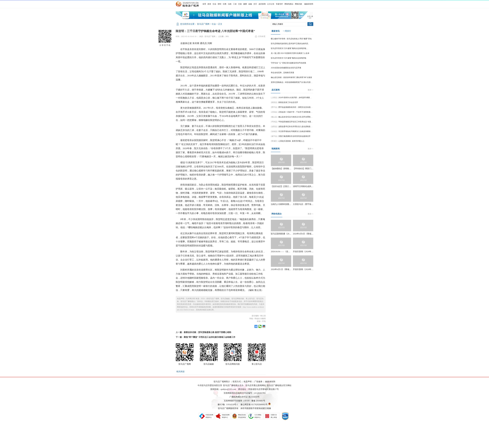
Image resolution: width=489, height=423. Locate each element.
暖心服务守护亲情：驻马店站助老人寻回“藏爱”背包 (291, 39)
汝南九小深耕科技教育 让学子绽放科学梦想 (290, 204)
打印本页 (261, 36)
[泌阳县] (274, 127)
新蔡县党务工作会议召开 (288, 102)
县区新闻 (262, 4)
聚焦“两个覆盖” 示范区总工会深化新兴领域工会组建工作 (209, 337)
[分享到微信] (260, 326)
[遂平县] (274, 136)
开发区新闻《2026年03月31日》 (307, 269)
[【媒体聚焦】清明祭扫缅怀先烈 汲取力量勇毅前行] (281, 160)
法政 (230, 4)
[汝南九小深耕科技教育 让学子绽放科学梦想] (281, 196)
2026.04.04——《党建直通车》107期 (287, 251)
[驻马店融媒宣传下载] (244, 18)
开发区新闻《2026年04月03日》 (307, 251)
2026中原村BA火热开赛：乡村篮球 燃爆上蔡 (295, 97)
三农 (235, 4)
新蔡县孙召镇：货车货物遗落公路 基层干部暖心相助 (207, 332)
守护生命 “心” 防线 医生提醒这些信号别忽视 (288, 63)
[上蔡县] (274, 97)
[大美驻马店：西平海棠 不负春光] (303, 196)
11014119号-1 (232, 404)
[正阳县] (274, 112)
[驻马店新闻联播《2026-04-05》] (281, 225)
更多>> (310, 90)
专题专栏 (279, 4)
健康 (245, 4)
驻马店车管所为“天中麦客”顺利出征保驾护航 (288, 58)
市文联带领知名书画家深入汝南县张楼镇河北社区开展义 (300, 131)
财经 (219, 4)
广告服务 (258, 381)
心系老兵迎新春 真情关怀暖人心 (291, 141)
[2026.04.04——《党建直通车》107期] (281, 243)
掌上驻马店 (257, 364)
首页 (204, 4)
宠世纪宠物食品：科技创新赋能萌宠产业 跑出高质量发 (292, 82)
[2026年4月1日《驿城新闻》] (281, 261)
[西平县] (274, 107)
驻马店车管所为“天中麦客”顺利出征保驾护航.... (289, 48)
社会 (214, 4)
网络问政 (298, 4)
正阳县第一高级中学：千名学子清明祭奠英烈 (296, 112)
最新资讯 (275, 31)
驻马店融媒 (209, 364)
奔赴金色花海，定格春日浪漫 (282, 73)
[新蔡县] (274, 102)
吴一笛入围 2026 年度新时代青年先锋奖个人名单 (290, 53)
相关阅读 (180, 371)
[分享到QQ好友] (264, 326)
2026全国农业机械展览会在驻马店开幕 (286, 68)
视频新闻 (275, 148)
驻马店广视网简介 (222, 381)
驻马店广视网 (203, 24)
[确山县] (274, 117)
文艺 (255, 4)
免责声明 (247, 381)
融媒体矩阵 (308, 4)
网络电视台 (288, 4)
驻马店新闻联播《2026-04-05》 (285, 234)
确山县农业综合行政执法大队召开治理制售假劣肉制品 (299, 117)
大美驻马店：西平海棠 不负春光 (307, 204)
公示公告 (270, 4)
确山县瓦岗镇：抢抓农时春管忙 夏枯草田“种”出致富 (291, 77)
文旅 (240, 4)
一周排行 (287, 31)
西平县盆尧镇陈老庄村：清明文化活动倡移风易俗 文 (299, 107)
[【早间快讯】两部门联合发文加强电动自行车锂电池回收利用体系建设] (303, 160)
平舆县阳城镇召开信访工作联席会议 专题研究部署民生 (300, 122)
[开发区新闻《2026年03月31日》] (303, 261)
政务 (209, 4)
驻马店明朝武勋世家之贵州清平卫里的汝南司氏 (289, 44)
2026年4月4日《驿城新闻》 (305, 234)
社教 (224, 4)
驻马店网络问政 (233, 364)
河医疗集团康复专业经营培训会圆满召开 (294, 136)
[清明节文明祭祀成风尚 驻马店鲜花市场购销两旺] (303, 178)
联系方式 (237, 381)
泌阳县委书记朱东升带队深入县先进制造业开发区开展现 (300, 127)
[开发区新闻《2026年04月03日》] (303, 243)
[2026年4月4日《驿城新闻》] (303, 225)
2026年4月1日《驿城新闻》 (283, 269)
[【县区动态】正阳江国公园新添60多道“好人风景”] (281, 178)
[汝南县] (274, 131)
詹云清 (263, 316)
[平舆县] (274, 122)
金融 (250, 4)
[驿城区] (274, 141)
